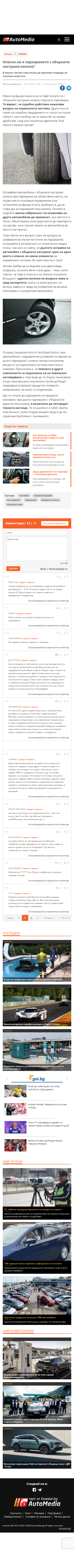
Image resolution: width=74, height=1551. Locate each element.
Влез (43, 569)
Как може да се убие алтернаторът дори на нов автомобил (48, 438)
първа (10, 917)
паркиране (30, 500)
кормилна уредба (43, 495)
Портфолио (54, 1513)
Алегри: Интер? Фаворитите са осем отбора (47, 1106)
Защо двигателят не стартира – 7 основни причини (50, 473)
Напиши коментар (55, 523)
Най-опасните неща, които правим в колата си (48, 456)
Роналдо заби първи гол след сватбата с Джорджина (43, 1088)
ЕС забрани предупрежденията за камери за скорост (33, 1209)
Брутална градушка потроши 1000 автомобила (30, 1317)
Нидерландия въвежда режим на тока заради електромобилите (29, 1376)
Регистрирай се (58, 569)
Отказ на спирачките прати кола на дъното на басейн (33, 979)
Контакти (15, 1513)
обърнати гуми (14, 504)
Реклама (39, 1513)
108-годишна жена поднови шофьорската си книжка (33, 1263)
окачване (24, 495)
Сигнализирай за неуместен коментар (48, 600)
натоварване (13, 500)
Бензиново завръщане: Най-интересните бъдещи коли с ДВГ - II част (37, 1465)
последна (48, 917)
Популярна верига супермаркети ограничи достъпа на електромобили (34, 1067)
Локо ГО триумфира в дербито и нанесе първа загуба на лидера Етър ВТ (48, 1124)
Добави (13, 568)
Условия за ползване (38, 1516)
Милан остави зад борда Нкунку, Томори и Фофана (45, 1142)
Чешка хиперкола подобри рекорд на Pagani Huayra (32, 1024)
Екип (28, 1513)
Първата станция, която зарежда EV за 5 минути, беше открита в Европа (33, 1420)
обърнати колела (50, 500)
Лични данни (62, 1516)
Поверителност (13, 1516)
